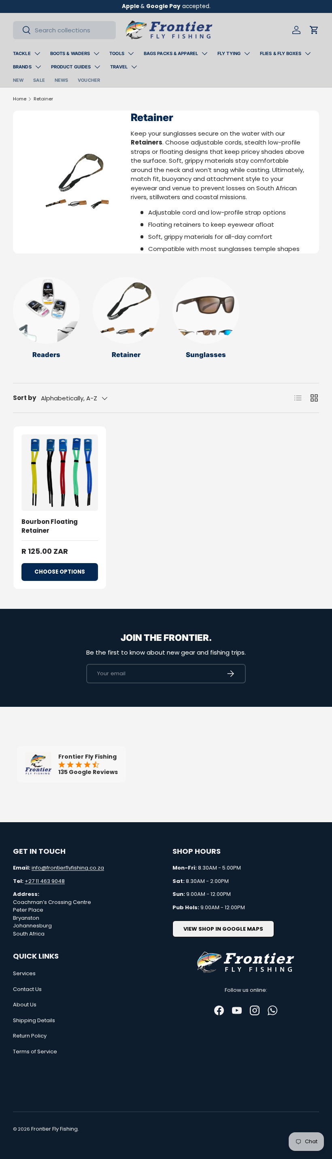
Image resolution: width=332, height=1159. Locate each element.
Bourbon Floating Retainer (49, 526)
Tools (116, 53)
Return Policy (30, 1036)
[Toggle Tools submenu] (131, 53)
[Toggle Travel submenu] (134, 67)
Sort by (24, 397)
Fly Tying (228, 53)
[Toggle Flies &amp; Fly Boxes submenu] (308, 53)
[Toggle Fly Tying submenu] (247, 53)
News (61, 80)
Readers (46, 355)
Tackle (22, 53)
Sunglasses (206, 355)
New (18, 80)
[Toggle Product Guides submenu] (97, 67)
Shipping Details (34, 1020)
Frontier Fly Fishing (54, 1129)
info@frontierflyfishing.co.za (68, 868)
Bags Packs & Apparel (171, 53)
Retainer (43, 99)
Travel (119, 67)
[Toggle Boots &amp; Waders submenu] (96, 53)
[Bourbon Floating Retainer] (59, 472)
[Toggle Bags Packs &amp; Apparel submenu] (204, 53)
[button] (314, 30)
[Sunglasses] (205, 310)
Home (19, 99)
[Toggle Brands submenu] (38, 67)
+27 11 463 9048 (45, 881)
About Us (24, 1004)
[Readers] (46, 310)
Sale (39, 80)
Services (24, 973)
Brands (22, 67)
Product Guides (71, 67)
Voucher (89, 80)
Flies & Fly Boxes (280, 53)
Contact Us (27, 989)
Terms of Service (35, 1051)
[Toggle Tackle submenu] (37, 53)
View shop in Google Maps (223, 929)
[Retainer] (126, 310)
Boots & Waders (70, 53)
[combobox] (64, 30)
